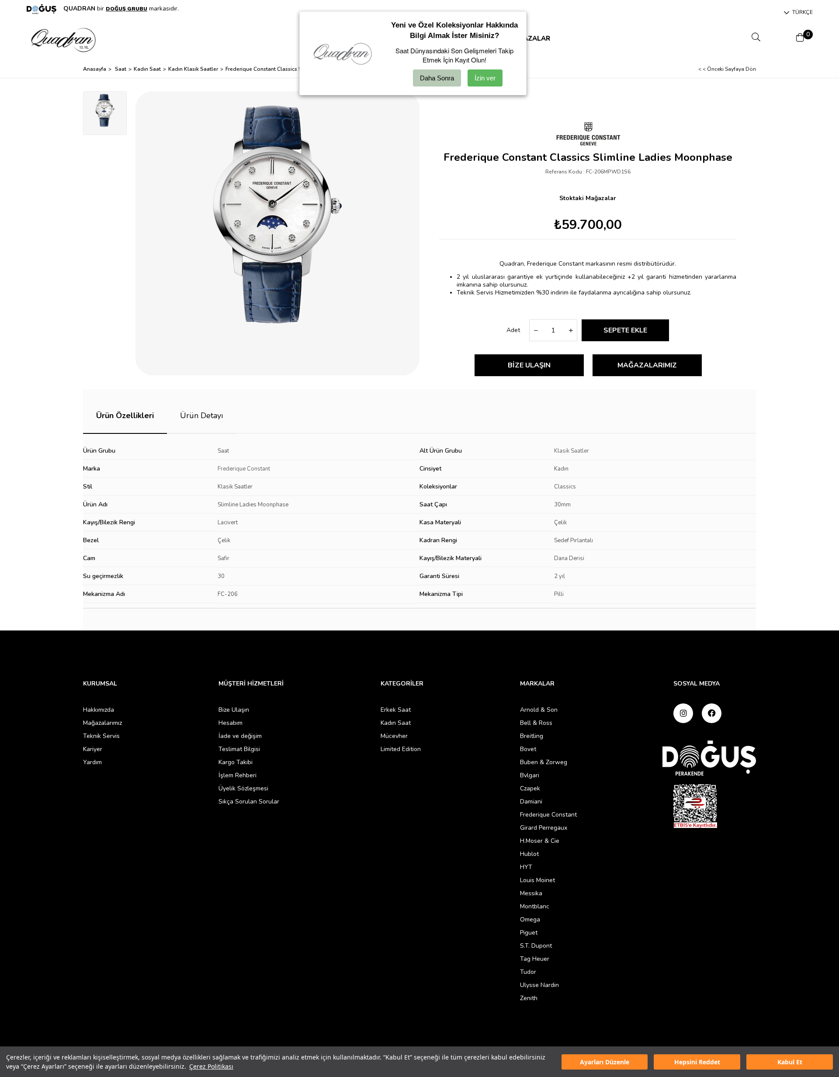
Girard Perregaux (543, 828)
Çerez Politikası (211, 1066)
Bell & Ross (536, 723)
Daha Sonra (437, 78)
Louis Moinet (537, 880)
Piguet (528, 932)
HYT (526, 867)
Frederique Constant (244, 469)
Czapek (530, 788)
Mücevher (394, 736)
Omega (530, 919)
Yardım (92, 762)
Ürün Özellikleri (125, 415)
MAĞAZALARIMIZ (647, 365)
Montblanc (534, 906)
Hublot (529, 854)
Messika (531, 893)
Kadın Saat (396, 723)
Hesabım (230, 723)
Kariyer (92, 749)
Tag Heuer (534, 959)
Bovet (528, 749)
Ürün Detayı (201, 415)
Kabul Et (789, 1062)
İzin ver (485, 78)
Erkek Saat (396, 710)
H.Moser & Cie (539, 841)
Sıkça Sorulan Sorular (248, 801)
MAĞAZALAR (529, 38)
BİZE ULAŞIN (529, 365)
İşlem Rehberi (237, 775)
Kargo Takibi (235, 762)
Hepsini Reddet (697, 1062)
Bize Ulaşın (233, 710)
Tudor (528, 972)
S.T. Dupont (536, 946)
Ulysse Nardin (539, 985)
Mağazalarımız (102, 723)
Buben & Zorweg (543, 762)
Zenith (528, 998)
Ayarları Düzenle (604, 1062)
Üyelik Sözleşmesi (243, 788)
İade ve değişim (240, 736)
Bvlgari (529, 775)
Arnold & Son (539, 710)
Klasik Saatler (571, 451)
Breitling (531, 736)
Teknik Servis (101, 736)
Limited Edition (401, 749)
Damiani (531, 801)
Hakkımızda (98, 710)
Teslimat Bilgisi (239, 749)
